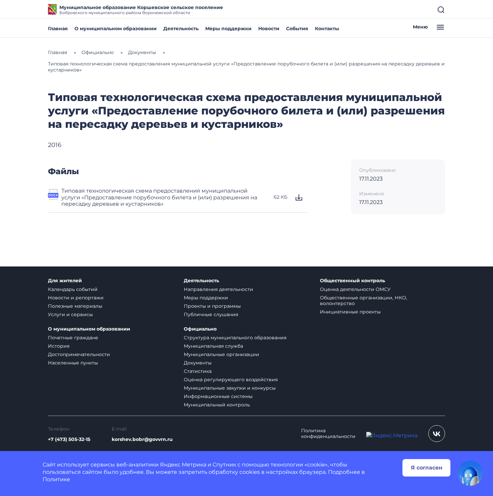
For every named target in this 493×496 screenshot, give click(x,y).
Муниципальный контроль (217, 405)
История (58, 346)
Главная (58, 29)
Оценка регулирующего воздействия (231, 380)
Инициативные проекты (350, 312)
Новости (268, 29)
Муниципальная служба (213, 346)
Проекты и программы (212, 306)
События (297, 29)
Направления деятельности (218, 289)
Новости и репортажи (76, 298)
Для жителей (65, 281)
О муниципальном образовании (115, 29)
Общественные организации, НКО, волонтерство (363, 300)
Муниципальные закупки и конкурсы (230, 388)
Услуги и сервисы (70, 314)
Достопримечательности (79, 354)
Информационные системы (218, 396)
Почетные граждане (73, 338)
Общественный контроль (352, 281)
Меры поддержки (228, 29)
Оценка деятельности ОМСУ (355, 289)
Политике (56, 479)
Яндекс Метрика (183, 464)
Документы (198, 363)
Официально (200, 329)
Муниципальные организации (221, 354)
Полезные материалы (75, 306)
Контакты (327, 29)
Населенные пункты (73, 363)
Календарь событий (73, 289)
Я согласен (426, 467)
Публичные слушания (211, 314)
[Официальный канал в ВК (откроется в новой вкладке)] (436, 433)
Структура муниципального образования (235, 338)
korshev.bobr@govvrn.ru (142, 439)
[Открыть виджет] (470, 473)
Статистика (198, 371)
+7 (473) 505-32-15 (69, 439)
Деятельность (181, 29)
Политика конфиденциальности (328, 433)
